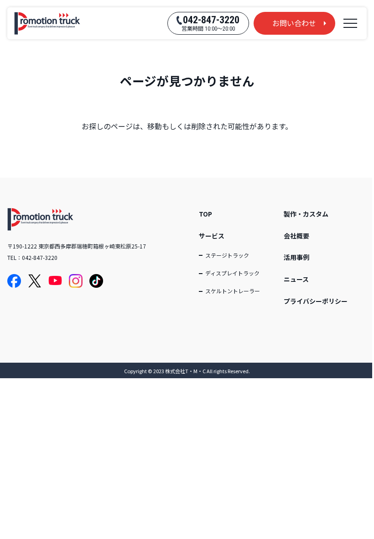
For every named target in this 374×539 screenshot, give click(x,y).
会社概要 (296, 235)
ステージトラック (227, 255)
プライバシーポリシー (316, 301)
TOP (205, 213)
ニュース (296, 279)
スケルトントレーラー (232, 291)
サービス (211, 235)
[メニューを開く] (350, 23)
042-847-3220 (39, 257)
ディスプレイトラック (232, 273)
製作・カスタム (306, 213)
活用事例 (296, 257)
